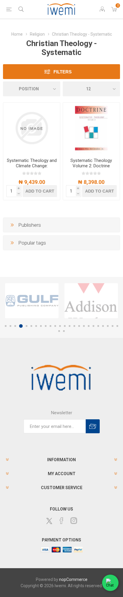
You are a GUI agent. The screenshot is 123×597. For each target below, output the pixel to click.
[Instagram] (74, 520)
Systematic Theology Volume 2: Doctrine (91, 163)
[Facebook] (61, 520)
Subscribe (93, 426)
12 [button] (60, 326)
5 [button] (26, 326)
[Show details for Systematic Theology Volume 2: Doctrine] (91, 128)
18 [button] (89, 326)
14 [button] (69, 326)
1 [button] (6, 326)
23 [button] (112, 326)
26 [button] (64, 331)
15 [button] (74, 326)
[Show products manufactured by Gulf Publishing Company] (32, 300)
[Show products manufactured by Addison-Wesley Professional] (91, 300)
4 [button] (21, 326)
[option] (31, 300)
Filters (62, 71)
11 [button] (55, 326)
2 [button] (10, 326)
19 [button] (93, 326)
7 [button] (36, 326)
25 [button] (59, 331)
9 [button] (46, 326)
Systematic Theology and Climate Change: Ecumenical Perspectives (32, 166)
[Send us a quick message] (110, 583)
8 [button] (41, 326)
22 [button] (108, 326)
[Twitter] (49, 521)
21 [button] (103, 326)
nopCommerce (73, 579)
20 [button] (98, 326)
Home (17, 34)
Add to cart (39, 191)
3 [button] (15, 326)
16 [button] (79, 326)
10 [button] (50, 326)
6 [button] (31, 326)
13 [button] (65, 326)
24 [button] (117, 326)
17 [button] (84, 326)
